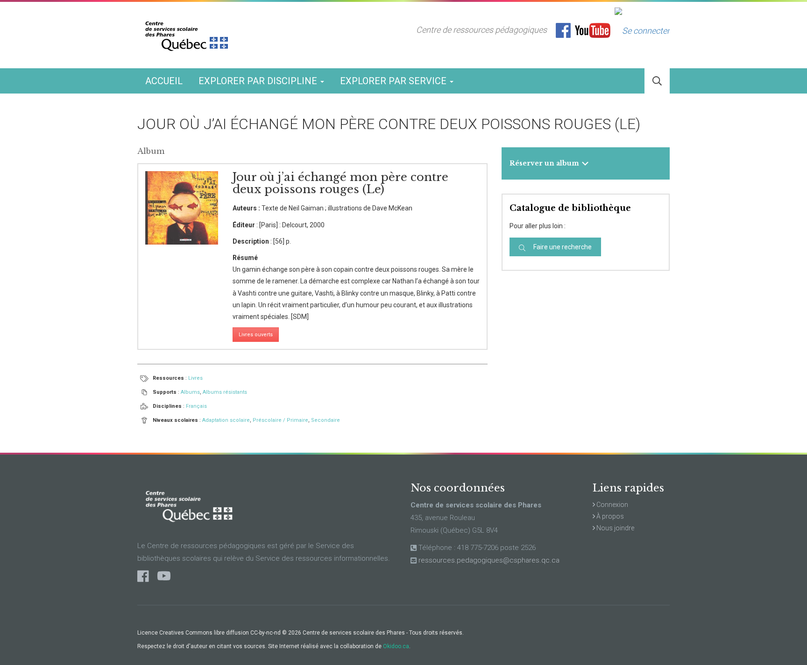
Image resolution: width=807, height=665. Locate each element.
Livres (195, 378)
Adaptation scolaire (226, 420)
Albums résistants (225, 392)
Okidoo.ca (396, 646)
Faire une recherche (562, 247)
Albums (190, 392)
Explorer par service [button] (394, 81)
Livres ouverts (256, 335)
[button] (657, 81)
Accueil (164, 81)
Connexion (611, 504)
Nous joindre (614, 528)
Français (196, 406)
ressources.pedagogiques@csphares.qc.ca (488, 560)
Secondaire (325, 420)
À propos (609, 516)
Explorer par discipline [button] (258, 81)
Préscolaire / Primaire (280, 420)
